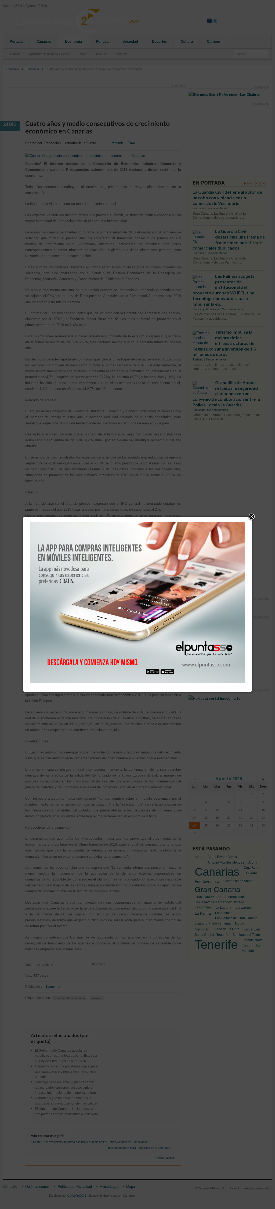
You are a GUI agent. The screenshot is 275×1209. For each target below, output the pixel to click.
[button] (252, 517)
